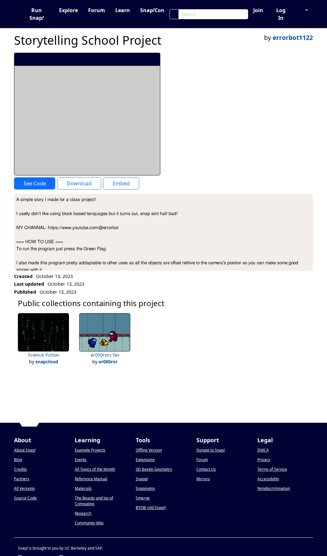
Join (258, 10)
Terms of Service (272, 469)
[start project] (131, 59)
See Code (35, 183)
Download (79, 183)
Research (83, 513)
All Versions (24, 488)
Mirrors (203, 479)
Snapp (142, 479)
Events (81, 459)
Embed (121, 183)
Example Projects (90, 450)
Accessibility (268, 479)
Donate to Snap (210, 450)
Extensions (145, 459)
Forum (96, 10)
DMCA (263, 450)
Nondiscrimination (273, 488)
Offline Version (149, 450)
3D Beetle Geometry (154, 469)
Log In (280, 14)
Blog (18, 459)
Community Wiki (89, 523)
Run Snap (36, 14)
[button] (303, 10)
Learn (122, 10)
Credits (20, 469)
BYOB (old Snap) (151, 507)
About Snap (24, 450)
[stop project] (153, 59)
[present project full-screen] (121, 59)
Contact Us (206, 469)
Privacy (263, 459)
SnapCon (152, 10)
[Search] (174, 14)
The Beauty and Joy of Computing (94, 500)
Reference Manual (91, 479)
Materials (83, 488)
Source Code (25, 498)
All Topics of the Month (95, 469)
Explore (68, 10)
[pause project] (142, 59)
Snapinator (145, 488)
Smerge (143, 498)
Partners (21, 479)
